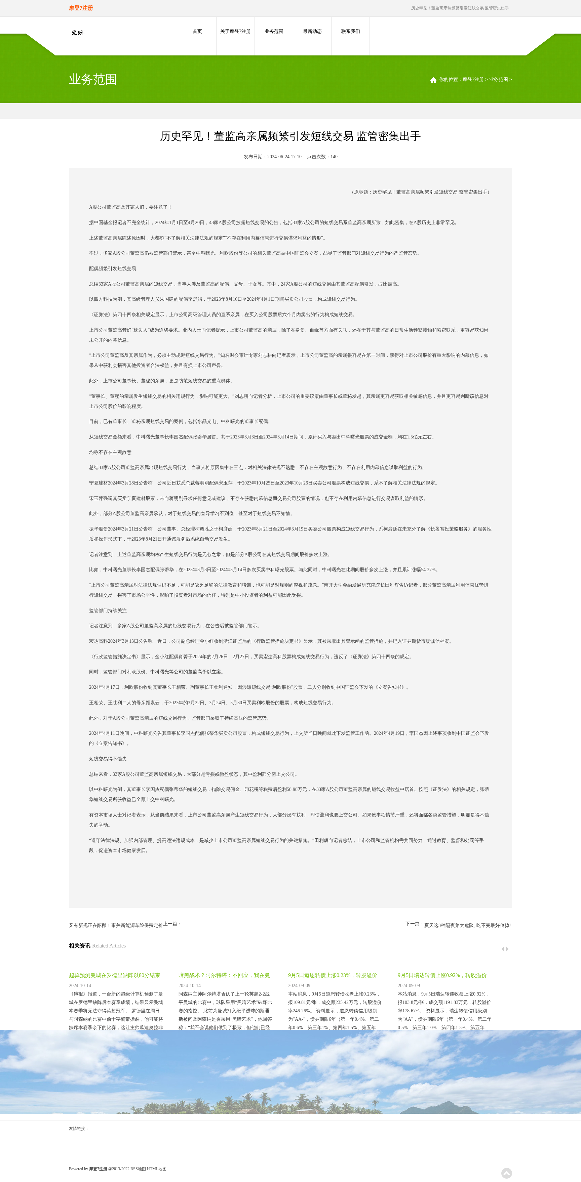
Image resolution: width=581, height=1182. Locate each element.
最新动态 (312, 31)
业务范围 (274, 31)
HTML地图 (156, 1169)
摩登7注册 (473, 79)
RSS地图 (138, 1169)
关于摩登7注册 (235, 31)
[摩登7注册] (77, 33)
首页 (197, 31)
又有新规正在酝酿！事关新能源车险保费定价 (116, 925)
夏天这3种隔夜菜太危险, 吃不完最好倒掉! (467, 925)
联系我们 (350, 31)
